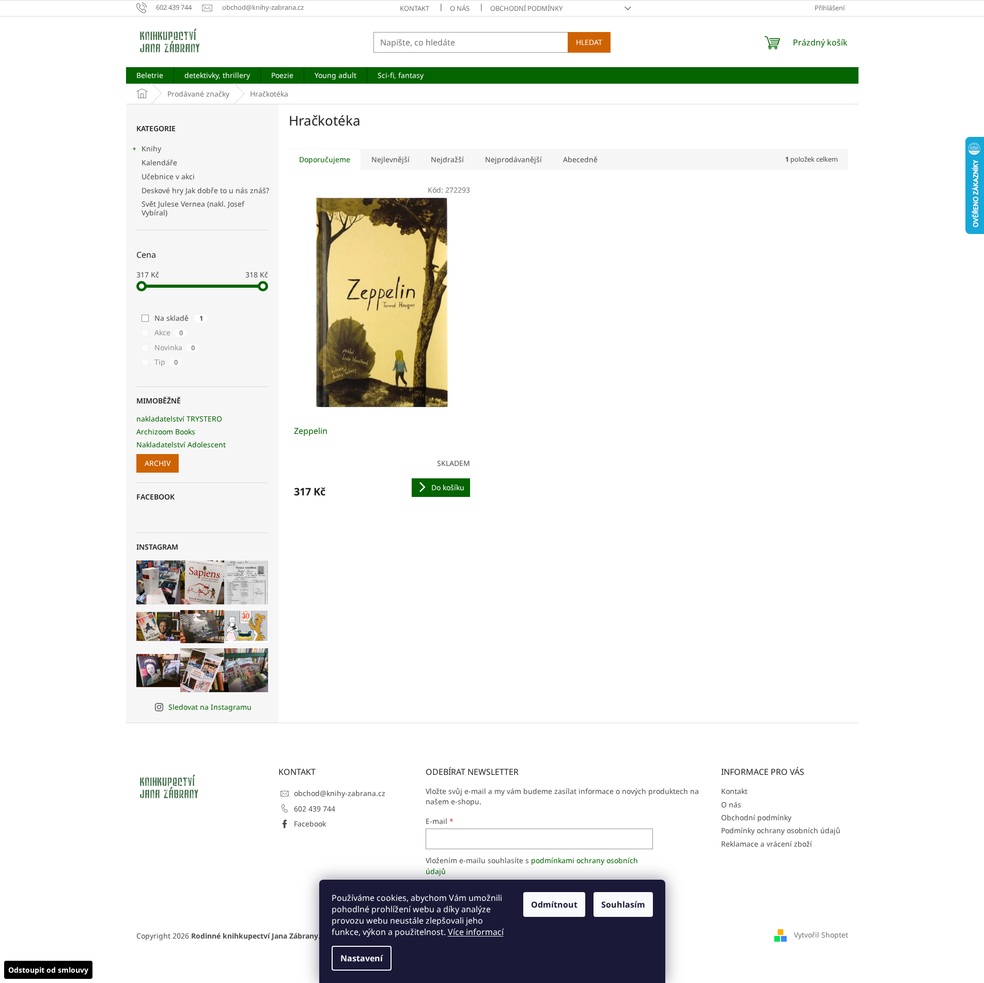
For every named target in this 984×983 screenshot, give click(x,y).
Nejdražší (447, 159)
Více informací (476, 932)
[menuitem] (150, 75)
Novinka (174, 347)
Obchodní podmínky (526, 8)
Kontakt (414, 8)
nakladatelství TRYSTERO (179, 419)
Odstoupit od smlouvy (48, 970)
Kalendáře (159, 162)
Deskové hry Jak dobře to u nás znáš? (205, 190)
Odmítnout (554, 904)
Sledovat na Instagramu (210, 707)
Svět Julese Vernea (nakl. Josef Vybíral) (193, 208)
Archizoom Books (165, 431)
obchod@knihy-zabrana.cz (339, 793)
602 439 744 (314, 809)
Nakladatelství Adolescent (181, 444)
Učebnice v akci (168, 176)
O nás (460, 8)
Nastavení (361, 958)
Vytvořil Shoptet (821, 935)
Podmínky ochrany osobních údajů (780, 830)
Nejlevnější (390, 159)
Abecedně (580, 159)
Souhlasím (623, 904)
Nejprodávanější (513, 159)
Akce (168, 332)
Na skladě (178, 318)
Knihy (151, 148)
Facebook (310, 824)
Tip (166, 362)
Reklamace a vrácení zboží (766, 844)
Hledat (589, 42)
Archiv (157, 463)
